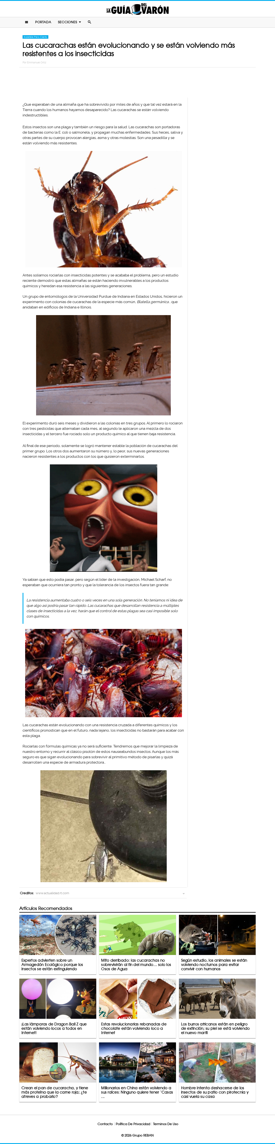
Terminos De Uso (165, 1124)
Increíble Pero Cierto (35, 37)
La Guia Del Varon (137, 9)
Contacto (105, 1124)
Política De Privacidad (133, 1124)
